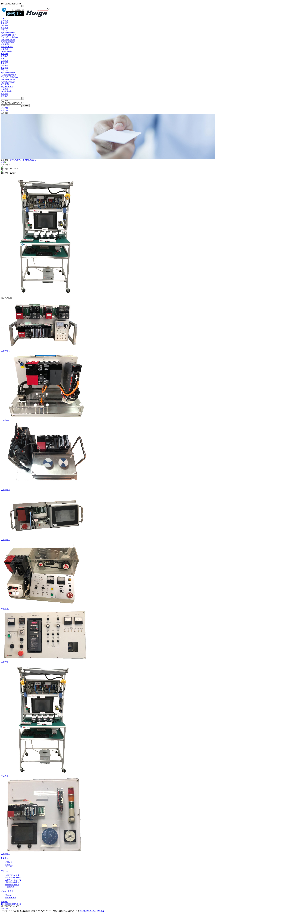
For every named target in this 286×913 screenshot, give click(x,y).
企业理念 (4, 28)
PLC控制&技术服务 (8, 35)
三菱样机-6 (5, 662)
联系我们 (4, 56)
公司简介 (4, 21)
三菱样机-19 (5, 490)
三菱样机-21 (5, 420)
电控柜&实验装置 (8, 42)
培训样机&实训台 (8, 40)
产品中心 (4, 30)
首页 (2, 18)
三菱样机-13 (5, 609)
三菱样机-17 (5, 854)
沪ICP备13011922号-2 (88, 911)
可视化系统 (5, 44)
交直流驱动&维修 (8, 33)
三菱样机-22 (5, 351)
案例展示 (4, 54)
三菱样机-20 (5, 776)
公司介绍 (4, 23)
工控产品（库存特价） (10, 37)
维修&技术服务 (7, 47)
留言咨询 (4, 110)
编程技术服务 (6, 51)
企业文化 (4, 26)
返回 (2, 162)
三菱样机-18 (5, 540)
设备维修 (4, 49)
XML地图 (100, 911)
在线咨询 (4, 108)
